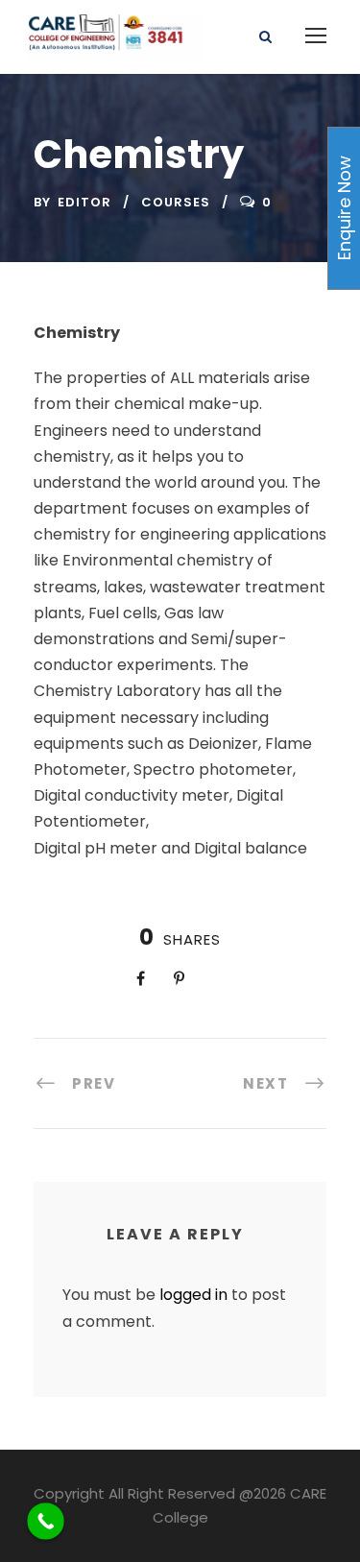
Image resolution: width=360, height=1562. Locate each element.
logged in (193, 1295)
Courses (175, 202)
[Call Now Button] (45, 1521)
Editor (84, 202)
